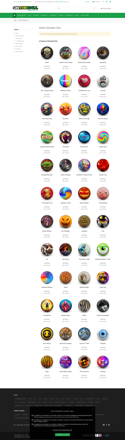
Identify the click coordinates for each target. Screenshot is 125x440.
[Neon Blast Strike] (66, 362)
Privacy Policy (18, 46)
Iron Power (65, 259)
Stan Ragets (58, 405)
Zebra (84, 315)
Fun (57, 398)
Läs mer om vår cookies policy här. (62, 430)
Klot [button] (29, 15)
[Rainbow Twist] (66, 193)
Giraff (65, 287)
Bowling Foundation (60, 402)
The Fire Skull (84, 371)
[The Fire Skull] (84, 362)
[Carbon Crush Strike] (66, 53)
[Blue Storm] (84, 137)
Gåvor (61, 15)
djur (35, 398)
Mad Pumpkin (84, 203)
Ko (47, 259)
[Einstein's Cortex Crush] (84, 165)
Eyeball (102, 343)
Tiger (47, 371)
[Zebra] (84, 306)
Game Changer (66, 175)
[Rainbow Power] (66, 81)
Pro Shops (25, 414)
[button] (14, 15)
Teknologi (104, 398)
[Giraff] (66, 277)
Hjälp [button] (77, 15)
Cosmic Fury (103, 175)
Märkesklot (90, 402)
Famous (82, 398)
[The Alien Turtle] (84, 249)
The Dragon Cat (47, 203)
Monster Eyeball (32, 402)
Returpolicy (19, 38)
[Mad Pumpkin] (84, 193)
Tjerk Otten (68, 405)
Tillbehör (53, 15)
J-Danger (97, 402)
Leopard (84, 231)
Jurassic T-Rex (84, 343)
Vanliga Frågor (19, 51)
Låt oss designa (19, 43)
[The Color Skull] (47, 109)
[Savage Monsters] (47, 165)
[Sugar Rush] (103, 137)
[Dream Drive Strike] (84, 53)
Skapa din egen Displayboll (22, 417)
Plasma (45, 398)
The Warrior (47, 315)
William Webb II (48, 405)
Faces (62, 398)
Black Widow (47, 231)
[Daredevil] (103, 53)
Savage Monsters (47, 175)
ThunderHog (103, 203)
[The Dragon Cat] (47, 193)
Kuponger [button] (69, 15)
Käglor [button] (36, 15)
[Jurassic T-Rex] (84, 334)
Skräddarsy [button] (21, 15)
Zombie (45, 402)
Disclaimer (18, 49)
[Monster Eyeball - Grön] (103, 249)
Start (15, 20)
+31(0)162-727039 (22, 425)
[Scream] (103, 81)
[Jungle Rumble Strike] (47, 137)
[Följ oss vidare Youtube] (110, 1)
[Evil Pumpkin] (66, 221)
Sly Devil (65, 118)
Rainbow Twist (65, 203)
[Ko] (47, 249)
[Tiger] (47, 362)
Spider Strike (65, 315)
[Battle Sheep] (84, 277)
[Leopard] (84, 221)
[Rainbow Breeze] (47, 277)
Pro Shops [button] (85, 15)
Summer (68, 398)
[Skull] (47, 53)
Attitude (52, 398)
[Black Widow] (47, 221)
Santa (98, 398)
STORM (30, 398)
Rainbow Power (65, 90)
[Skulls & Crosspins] (66, 334)
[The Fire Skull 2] (103, 109)
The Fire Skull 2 (103, 118)
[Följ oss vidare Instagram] (106, 1)
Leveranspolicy (20, 35)
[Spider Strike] (66, 306)
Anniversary (71, 402)
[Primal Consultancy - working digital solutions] (106, 435)
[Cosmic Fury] (103, 165)
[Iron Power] (66, 249)
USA (39, 402)
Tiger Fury (102, 287)
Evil (103, 231)
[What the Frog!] (84, 109)
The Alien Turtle (84, 259)
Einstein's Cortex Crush (84, 175)
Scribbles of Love (84, 90)
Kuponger (17, 414)
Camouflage (22, 402)
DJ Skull (103, 371)
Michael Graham (19, 405)
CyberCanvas (29, 405)
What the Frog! (84, 118)
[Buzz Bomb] (47, 334)
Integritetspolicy (20, 41)
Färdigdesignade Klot (20, 398)
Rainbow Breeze (46, 287)
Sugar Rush (103, 147)
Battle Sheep (84, 287)
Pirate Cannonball (103, 315)
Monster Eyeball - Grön (103, 259)
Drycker (75, 398)
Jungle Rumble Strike (47, 147)
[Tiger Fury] (103, 277)
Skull (47, 62)
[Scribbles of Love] (84, 81)
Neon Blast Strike (65, 371)
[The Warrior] (47, 306)
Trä (15, 402)
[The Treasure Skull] (47, 81)
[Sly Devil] (66, 109)
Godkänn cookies (62, 434)
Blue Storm (84, 147)
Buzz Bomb (47, 343)
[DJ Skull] (103, 362)
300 (40, 398)
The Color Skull (47, 118)
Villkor (16, 33)
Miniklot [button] (44, 15)
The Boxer (65, 147)
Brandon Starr (89, 405)
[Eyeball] (103, 334)
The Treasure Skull (47, 90)
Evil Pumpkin (65, 231)
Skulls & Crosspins (66, 343)
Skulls (51, 402)
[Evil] (103, 221)
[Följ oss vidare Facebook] (106, 425)
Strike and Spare (80, 402)
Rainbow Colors (90, 398)
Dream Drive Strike (84, 62)
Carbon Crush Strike (65, 62)
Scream (102, 90)
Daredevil (103, 62)
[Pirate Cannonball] (103, 306)
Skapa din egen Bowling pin (97, 414)
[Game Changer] (66, 165)
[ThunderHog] (103, 193)
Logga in (87, 1)
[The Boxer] (66, 137)
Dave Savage (38, 405)
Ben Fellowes (79, 405)
